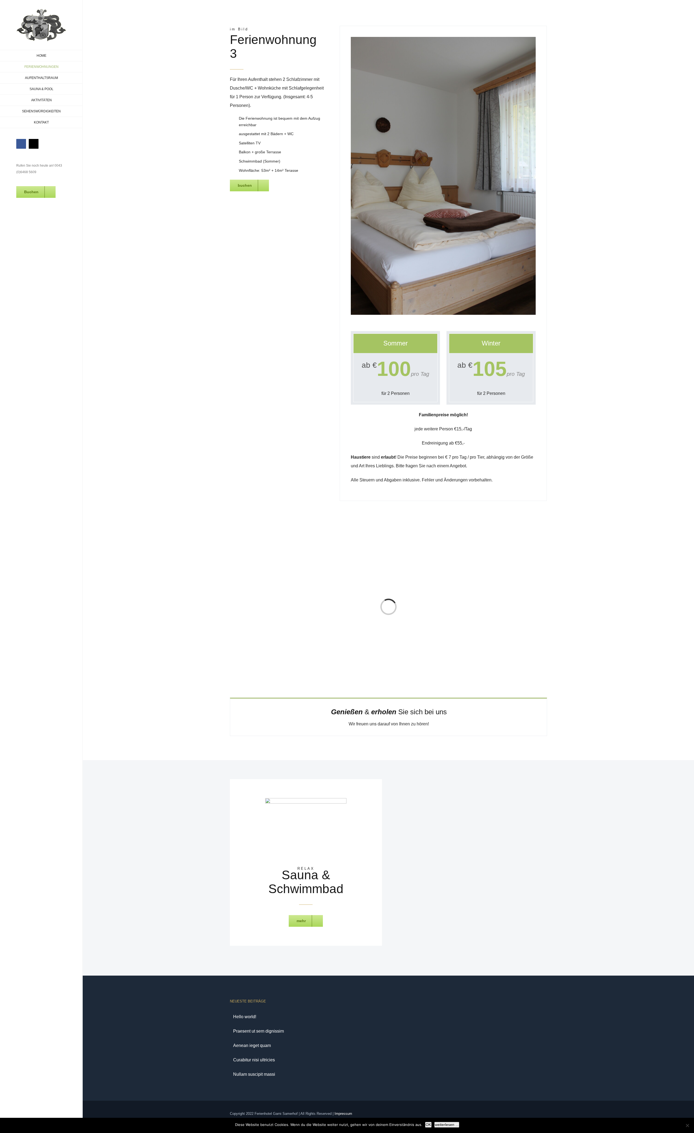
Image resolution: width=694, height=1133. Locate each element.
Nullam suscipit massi (254, 1074)
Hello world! (244, 1016)
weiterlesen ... (447, 1124)
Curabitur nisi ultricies (254, 1060)
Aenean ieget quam (252, 1045)
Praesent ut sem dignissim (258, 1031)
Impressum (343, 1114)
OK (428, 1124)
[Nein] (687, 1125)
